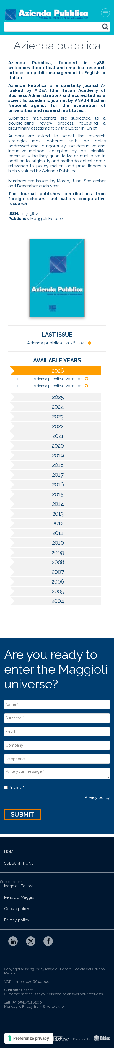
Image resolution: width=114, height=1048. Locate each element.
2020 (58, 445)
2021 (58, 436)
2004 (57, 601)
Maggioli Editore (18, 886)
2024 (58, 406)
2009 (57, 552)
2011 (57, 533)
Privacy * (16, 788)
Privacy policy (97, 797)
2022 (58, 426)
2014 (58, 504)
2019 (58, 455)
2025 (58, 397)
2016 (58, 484)
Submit (22, 814)
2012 (58, 523)
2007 (58, 572)
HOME (9, 852)
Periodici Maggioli (20, 897)
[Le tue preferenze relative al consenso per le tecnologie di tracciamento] (28, 1038)
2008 (58, 562)
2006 (57, 581)
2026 (58, 370)
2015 (58, 494)
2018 (58, 465)
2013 (58, 513)
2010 (58, 542)
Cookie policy (16, 908)
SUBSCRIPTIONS (18, 863)
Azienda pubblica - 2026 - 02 (56, 342)
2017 (58, 474)
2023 (58, 416)
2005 (58, 591)
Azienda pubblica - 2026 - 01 (58, 386)
